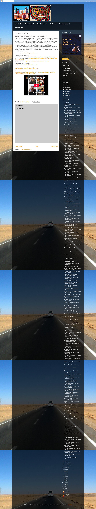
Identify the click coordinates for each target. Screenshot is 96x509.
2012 (64, 488)
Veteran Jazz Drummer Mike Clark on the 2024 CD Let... (72, 320)
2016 (64, 480)
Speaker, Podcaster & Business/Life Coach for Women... (72, 452)
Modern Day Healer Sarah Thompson (72, 266)
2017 (64, 478)
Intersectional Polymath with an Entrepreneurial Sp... (71, 430)
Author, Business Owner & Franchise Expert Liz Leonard (72, 390)
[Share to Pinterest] (39, 102)
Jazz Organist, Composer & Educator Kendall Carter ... (72, 175)
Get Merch (18, 24)
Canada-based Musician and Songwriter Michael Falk (70, 225)
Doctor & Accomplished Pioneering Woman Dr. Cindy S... (71, 233)
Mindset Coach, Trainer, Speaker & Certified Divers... (72, 166)
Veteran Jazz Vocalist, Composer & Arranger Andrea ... (72, 139)
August (66, 95)
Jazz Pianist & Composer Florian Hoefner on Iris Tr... (71, 200)
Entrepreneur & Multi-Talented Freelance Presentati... (70, 122)
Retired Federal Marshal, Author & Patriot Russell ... (71, 308)
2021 (64, 471)
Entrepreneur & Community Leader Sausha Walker (71, 210)
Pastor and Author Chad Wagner (71, 338)
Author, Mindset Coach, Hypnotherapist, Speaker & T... (71, 422)
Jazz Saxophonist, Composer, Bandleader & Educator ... (70, 119)
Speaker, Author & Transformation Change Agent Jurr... (71, 278)
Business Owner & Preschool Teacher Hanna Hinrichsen (72, 155)
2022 (64, 469)
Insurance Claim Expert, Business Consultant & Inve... (71, 396)
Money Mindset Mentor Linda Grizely (72, 425)
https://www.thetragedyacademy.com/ (30, 53)
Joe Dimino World (67, 70)
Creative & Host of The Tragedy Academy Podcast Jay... (71, 326)
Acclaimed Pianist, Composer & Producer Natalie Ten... (71, 134)
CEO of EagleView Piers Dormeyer (71, 191)
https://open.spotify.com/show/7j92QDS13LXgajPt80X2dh (37, 61)
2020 (64, 473)
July (66, 97)
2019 (64, 474)
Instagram (65, 75)
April (66, 102)
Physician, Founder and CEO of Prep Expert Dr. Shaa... (72, 143)
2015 (64, 482)
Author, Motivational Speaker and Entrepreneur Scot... (71, 402)
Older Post (54, 146)
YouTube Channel (64, 24)
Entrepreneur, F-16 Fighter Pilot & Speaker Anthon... (71, 300)
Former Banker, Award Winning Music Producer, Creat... (72, 236)
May (66, 101)
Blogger (70, 504)
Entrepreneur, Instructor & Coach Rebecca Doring (71, 128)
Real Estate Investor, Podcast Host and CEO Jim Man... (72, 213)
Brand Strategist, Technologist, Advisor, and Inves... (71, 181)
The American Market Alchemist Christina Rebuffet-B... (71, 258)
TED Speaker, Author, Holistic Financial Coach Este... (70, 381)
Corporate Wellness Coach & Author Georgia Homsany (72, 449)
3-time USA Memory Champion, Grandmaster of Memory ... (71, 275)
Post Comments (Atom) (26, 149)
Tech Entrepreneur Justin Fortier (71, 416)
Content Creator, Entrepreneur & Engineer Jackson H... (71, 411)
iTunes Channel (29, 24)
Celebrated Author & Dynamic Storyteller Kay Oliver (70, 341)
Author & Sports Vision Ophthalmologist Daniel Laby (71, 437)
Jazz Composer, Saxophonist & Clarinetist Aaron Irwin (71, 172)
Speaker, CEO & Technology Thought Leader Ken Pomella (72, 269)
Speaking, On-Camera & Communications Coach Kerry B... (72, 311)
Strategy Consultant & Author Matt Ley (72, 186)
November (67, 89)
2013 (64, 486)
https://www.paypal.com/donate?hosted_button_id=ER (26, 68)
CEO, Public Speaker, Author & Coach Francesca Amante (72, 377)
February (67, 463)
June (66, 99)
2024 (64, 86)
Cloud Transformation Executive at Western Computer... (71, 194)
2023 (64, 467)
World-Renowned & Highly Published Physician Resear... (72, 158)
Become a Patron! (66, 65)
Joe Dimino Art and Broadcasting (67, 493)
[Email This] (33, 102)
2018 (64, 476)
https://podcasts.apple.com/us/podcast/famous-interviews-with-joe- (42, 58)
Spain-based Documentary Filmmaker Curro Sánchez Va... (72, 113)
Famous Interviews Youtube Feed (70, 71)
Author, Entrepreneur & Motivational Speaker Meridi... (72, 314)
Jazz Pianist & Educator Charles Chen (72, 294)
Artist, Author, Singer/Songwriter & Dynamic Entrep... (71, 289)
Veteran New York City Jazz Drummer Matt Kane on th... (72, 317)
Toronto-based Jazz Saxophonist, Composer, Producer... (71, 371)
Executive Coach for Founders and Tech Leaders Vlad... (71, 286)
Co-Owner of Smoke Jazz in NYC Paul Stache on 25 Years (72, 374)
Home (36, 146)
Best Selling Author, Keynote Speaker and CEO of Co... (72, 336)
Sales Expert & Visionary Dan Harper (72, 110)
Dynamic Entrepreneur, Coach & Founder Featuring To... (71, 152)
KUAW (64, 77)
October (66, 91)
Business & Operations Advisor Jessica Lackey (71, 399)
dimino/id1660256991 (19, 59)
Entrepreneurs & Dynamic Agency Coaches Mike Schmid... (71, 323)
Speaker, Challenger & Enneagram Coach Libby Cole (71, 353)
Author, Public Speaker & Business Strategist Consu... (72, 443)
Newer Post (18, 146)
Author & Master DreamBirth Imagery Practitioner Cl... (72, 264)
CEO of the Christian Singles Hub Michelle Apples (71, 387)
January (66, 465)
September (67, 93)
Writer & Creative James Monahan (72, 163)
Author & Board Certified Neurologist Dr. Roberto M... (72, 365)
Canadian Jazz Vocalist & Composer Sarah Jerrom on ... (72, 116)
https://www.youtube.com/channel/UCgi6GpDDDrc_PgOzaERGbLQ (40, 57)
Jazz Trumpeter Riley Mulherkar (71, 227)
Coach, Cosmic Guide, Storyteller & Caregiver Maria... (72, 161)
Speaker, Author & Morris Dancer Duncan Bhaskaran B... (71, 283)
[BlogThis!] (34, 102)
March (66, 461)
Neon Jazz (67, 495)
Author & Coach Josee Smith (70, 305)
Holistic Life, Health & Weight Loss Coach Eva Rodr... (71, 303)
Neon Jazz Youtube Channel (69, 73)
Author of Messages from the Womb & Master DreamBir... (72, 333)
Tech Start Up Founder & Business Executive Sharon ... (71, 297)
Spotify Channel (41, 24)
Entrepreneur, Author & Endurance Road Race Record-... (71, 393)
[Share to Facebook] (37, 102)
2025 (64, 84)
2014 (64, 484)
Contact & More (19, 27)
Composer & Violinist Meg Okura (71, 137)
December (67, 87)
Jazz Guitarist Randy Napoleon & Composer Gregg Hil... (71, 219)
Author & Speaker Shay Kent (70, 280)
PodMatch (53, 24)
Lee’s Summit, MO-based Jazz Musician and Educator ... (71, 405)
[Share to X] (36, 102)
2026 (64, 82)
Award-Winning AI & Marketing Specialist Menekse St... (70, 261)
